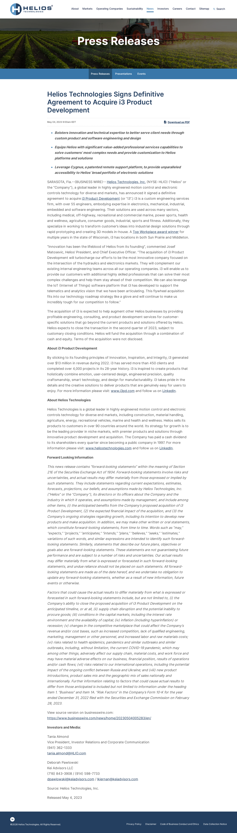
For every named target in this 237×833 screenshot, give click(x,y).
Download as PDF (179, 122)
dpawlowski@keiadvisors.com (70, 779)
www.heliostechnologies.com (109, 448)
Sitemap (204, 8)
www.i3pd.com (123, 391)
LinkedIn (169, 391)
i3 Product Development (101, 198)
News (150, 8)
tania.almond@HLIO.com (66, 753)
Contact (191, 8)
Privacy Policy (133, 824)
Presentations (123, 73)
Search (220, 8)
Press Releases (100, 73)
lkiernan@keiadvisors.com (117, 779)
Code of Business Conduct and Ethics (179, 824)
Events (141, 73)
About (75, 8)
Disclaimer (150, 824)
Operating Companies (109, 8)
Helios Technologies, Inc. (126, 182)
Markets (87, 8)
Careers (177, 8)
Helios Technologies (28, 824)
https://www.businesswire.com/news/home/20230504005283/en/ (99, 718)
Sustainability (135, 8)
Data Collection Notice (215, 824)
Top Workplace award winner (156, 232)
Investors (163, 8)
